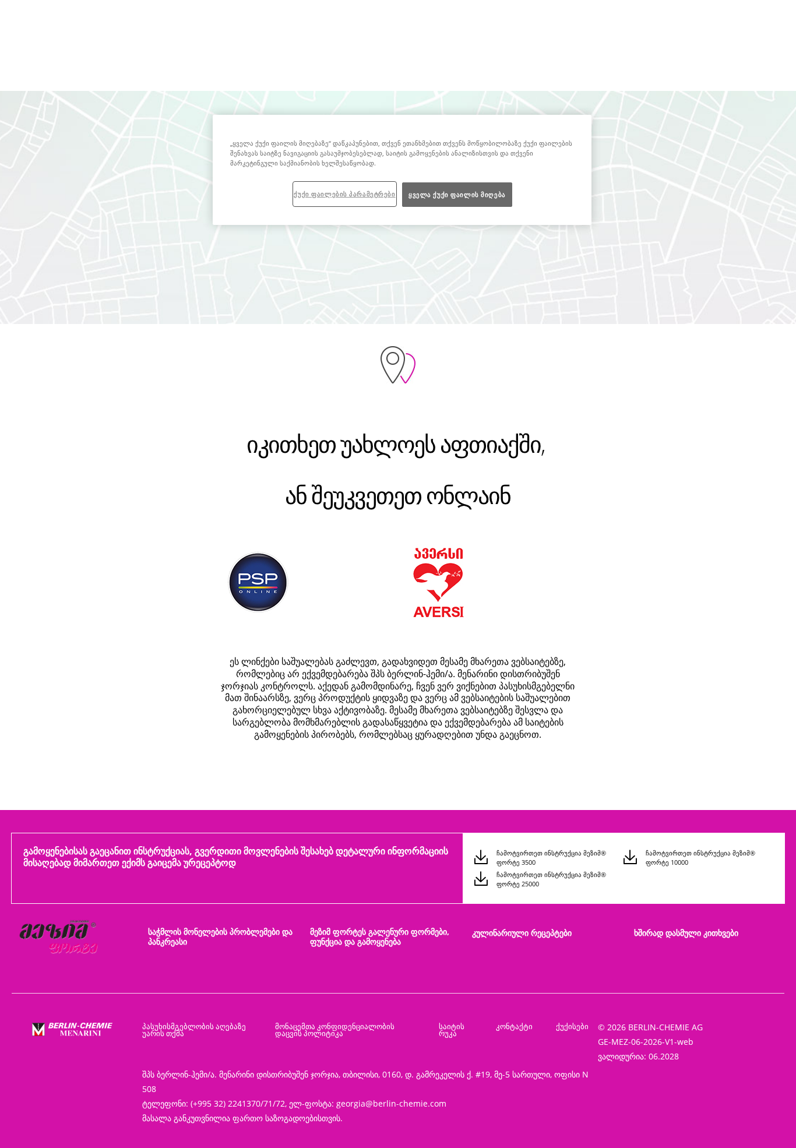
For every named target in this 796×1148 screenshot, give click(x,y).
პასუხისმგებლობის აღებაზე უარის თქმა (194, 1030)
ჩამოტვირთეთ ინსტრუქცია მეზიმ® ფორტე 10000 (700, 857)
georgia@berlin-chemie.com (391, 1103)
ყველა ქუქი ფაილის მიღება (457, 194)
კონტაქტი (514, 1026)
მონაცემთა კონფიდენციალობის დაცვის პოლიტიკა (335, 1030)
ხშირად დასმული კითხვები (686, 933)
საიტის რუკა (451, 1030)
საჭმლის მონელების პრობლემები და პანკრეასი (220, 936)
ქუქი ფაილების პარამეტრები (344, 193)
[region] (402, 170)
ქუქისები (572, 1026)
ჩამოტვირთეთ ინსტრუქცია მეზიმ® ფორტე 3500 (551, 857)
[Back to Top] (761, 1122)
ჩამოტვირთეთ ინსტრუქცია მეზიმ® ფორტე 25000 (551, 879)
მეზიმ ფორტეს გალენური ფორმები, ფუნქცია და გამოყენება (379, 936)
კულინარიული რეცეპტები (522, 933)
